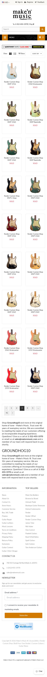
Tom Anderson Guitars (33, 547)
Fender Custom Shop (33, 520)
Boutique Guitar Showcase (35, 506)
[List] (14, 54)
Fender (28, 513)
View (5, 54)
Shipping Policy (7, 537)
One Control (30, 530)
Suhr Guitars (30, 544)
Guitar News (23, 646)
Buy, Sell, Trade (7, 513)
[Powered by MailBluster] (23, 626)
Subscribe (23, 615)
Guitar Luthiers (7, 523)
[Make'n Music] (22, 8)
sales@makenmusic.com (26, 439)
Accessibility (34, 641)
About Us (5, 499)
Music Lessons (7, 526)
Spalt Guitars (30, 540)
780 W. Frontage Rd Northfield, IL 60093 (22, 563)
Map (31, 24)
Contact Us (6, 502)
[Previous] (6, 408)
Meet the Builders (32, 495)
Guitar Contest (7, 547)
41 (7, 413)
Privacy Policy (7, 533)
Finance (5, 516)
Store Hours (6, 506)
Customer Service (8, 509)
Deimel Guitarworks (32, 509)
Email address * (11, 592)
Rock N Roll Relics (32, 537)
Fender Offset (30, 516)
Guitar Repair (7, 520)
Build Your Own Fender (22, 643)
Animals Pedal (30, 502)
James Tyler (29, 523)
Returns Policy (7, 540)
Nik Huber (29, 526)
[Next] (12, 413)
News (4, 495)
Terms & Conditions (9, 530)
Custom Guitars (37, 643)
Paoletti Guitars (31, 533)
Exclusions (6, 544)
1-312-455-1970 (21, 24)
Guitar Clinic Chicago (9, 551)
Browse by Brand (31, 499)
